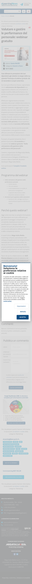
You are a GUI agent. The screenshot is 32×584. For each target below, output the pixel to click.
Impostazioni (21, 306)
